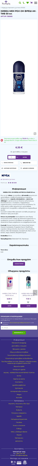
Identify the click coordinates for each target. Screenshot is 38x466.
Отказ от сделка (19, 369)
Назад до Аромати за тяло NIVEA (13, 7)
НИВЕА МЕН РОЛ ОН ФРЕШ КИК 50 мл (28, 294)
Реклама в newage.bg (19, 343)
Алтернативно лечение (19, 391)
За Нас (19, 376)
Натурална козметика (19, 419)
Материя (19, 407)
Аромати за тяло (8, 179)
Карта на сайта (19, 379)
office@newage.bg (21, 455)
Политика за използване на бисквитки (19, 358)
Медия (19, 394)
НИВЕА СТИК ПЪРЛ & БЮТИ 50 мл (9, 294)
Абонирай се (18, 332)
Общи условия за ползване (19, 352)
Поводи (19, 428)
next (35, 292)
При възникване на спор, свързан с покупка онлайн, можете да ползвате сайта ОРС (19, 362)
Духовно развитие (19, 385)
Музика (19, 435)
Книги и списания (19, 425)
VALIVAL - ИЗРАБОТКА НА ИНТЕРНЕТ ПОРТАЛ (19, 372)
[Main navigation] (35, 3)
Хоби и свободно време (19, 432)
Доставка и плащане (19, 346)
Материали (19, 438)
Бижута (19, 410)
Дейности (19, 441)
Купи (25, 157)
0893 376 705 (20, 453)
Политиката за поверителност (20, 322)
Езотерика (19, 388)
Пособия (19, 422)
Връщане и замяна (19, 349)
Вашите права (19, 366)
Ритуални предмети (19, 413)
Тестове (19, 397)
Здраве (19, 416)
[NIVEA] (6, 175)
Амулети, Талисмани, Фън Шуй (19, 403)
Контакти (19, 382)
